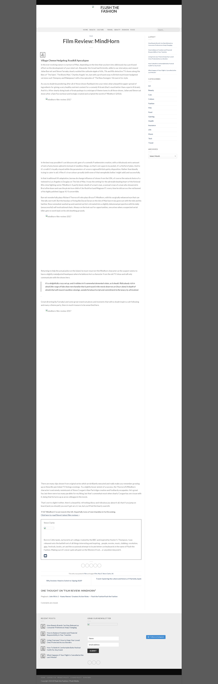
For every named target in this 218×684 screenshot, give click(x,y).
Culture (100, 30)
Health (92, 30)
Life (149, 130)
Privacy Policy (63, 677)
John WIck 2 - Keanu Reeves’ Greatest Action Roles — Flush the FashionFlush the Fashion (83, 596)
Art (149, 86)
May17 (100, 574)
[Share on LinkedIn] (99, 565)
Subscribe (87, 677)
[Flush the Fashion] (109, 16)
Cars (150, 95)
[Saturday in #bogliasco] (166, 619)
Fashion (125, 30)
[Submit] (178, 30)
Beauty (117, 30)
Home (85, 30)
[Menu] (39, 2)
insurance (152, 125)
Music (150, 134)
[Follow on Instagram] (39, 30)
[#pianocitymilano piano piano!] (144, 621)
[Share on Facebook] (83, 565)
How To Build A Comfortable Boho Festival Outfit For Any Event (64, 648)
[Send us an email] (94, 662)
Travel (110, 30)
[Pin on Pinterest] (95, 565)
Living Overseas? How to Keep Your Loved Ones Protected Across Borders (63, 641)
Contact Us (51, 677)
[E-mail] (45, 556)
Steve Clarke (107, 574)
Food (132, 30)
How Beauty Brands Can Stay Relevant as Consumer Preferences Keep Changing (63, 626)
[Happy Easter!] (144, 625)
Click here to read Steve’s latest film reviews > (60, 515)
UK (112, 574)
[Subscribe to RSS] (42, 30)
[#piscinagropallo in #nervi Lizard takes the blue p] (166, 628)
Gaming (151, 116)
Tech (150, 138)
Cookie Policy (76, 677)
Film (91, 36)
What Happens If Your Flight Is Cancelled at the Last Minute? (65, 656)
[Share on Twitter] (87, 565)
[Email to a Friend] (91, 565)
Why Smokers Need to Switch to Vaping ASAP (64, 581)
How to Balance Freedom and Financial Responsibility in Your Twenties (62, 634)
